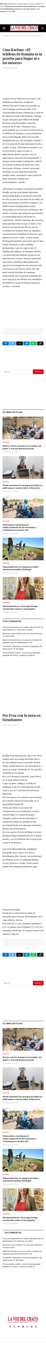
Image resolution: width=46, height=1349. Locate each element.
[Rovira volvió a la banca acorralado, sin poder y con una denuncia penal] (23, 428)
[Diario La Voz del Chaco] (24, 28)
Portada (5, 35)
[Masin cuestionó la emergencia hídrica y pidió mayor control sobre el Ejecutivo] (23, 467)
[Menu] (4, 28)
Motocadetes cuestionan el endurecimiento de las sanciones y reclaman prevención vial (20, 527)
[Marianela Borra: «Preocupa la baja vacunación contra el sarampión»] (23, 588)
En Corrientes (13, 621)
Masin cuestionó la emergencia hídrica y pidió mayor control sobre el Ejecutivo (23, 486)
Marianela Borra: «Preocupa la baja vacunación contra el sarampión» (20, 607)
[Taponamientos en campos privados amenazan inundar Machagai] (23, 549)
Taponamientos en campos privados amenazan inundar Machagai (20, 568)
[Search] (42, 28)
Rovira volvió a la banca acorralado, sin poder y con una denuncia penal (22, 447)
